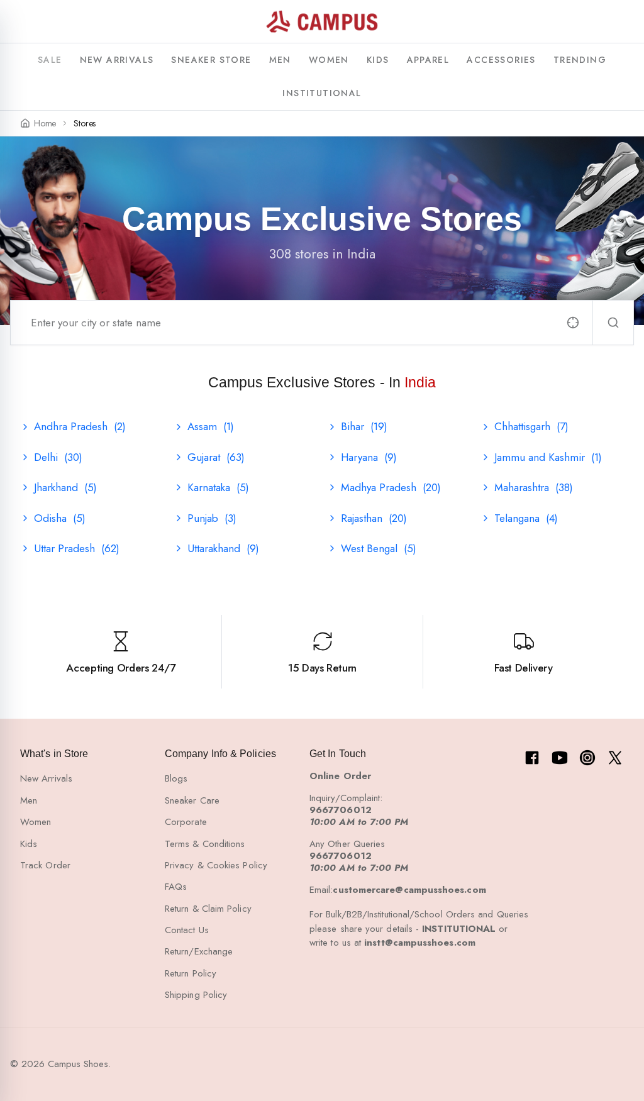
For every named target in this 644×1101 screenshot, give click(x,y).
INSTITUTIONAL (321, 93)
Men (28, 800)
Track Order (45, 865)
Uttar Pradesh (76, 548)
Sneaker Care (192, 800)
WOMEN (329, 59)
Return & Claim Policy (208, 909)
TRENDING (579, 59)
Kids (28, 844)
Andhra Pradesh (80, 426)
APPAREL (428, 59)
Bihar (364, 426)
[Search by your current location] (573, 323)
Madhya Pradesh (391, 487)
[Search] (613, 323)
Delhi (58, 457)
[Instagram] (587, 757)
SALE (50, 59)
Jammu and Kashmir (548, 457)
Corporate (186, 822)
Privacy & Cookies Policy (216, 865)
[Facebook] (532, 757)
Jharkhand (65, 487)
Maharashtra (533, 487)
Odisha (60, 518)
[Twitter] (615, 757)
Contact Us (187, 930)
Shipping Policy (196, 995)
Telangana (526, 518)
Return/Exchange (199, 951)
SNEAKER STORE (211, 59)
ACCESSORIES (501, 59)
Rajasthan (374, 518)
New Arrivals (46, 778)
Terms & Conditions (205, 844)
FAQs (176, 887)
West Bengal (378, 548)
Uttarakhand (223, 548)
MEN (280, 59)
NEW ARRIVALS (117, 59)
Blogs (176, 778)
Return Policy (190, 973)
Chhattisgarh (531, 426)
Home (45, 123)
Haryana (369, 457)
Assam (210, 426)
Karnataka (218, 487)
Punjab (211, 518)
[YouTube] (560, 757)
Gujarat (216, 457)
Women (35, 822)
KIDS (378, 59)
